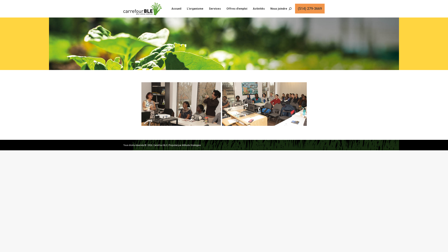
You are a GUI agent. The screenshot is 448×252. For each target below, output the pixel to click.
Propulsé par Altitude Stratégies (185, 145)
